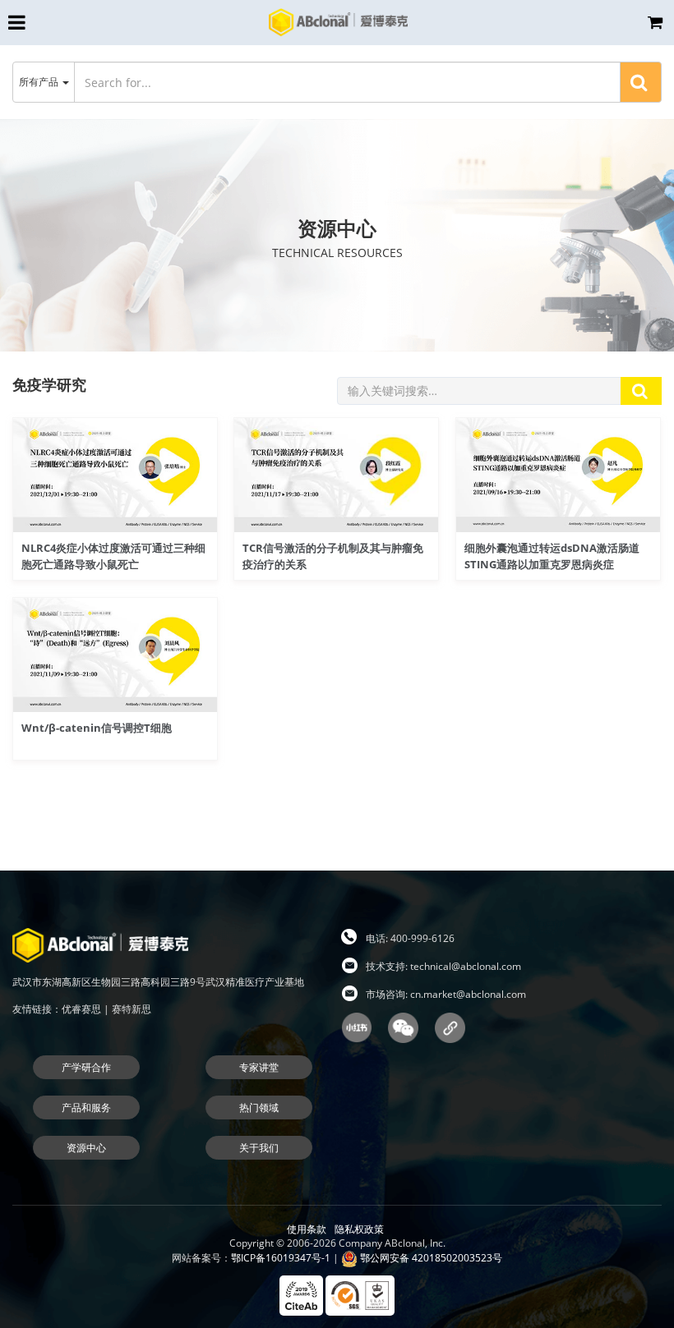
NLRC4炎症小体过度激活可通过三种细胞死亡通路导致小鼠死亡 (113, 556)
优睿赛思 (81, 1009)
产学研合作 (86, 1067)
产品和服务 (86, 1107)
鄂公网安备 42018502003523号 (430, 1258)
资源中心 (86, 1148)
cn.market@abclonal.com (468, 994)
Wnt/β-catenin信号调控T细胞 (96, 727)
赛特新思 (131, 1009)
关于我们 (259, 1148)
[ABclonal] (338, 22)
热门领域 (259, 1107)
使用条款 (306, 1229)
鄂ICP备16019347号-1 (280, 1258)
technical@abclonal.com (465, 966)
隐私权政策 (359, 1229)
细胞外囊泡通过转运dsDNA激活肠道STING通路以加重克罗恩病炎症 (551, 556)
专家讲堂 (259, 1067)
